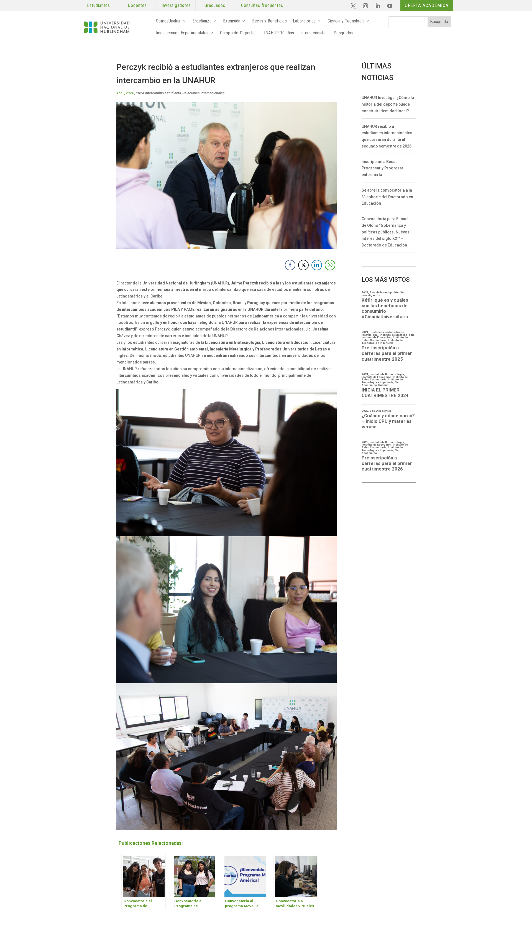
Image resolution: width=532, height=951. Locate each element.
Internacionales (314, 32)
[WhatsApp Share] (330, 265)
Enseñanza (201, 21)
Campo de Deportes (238, 32)
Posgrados (343, 32)
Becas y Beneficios (269, 21)
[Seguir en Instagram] (365, 6)
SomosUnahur (168, 21)
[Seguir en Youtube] (390, 6)
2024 (140, 93)
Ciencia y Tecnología (346, 21)
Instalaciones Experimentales (182, 32)
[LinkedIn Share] (316, 265)
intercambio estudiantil (163, 93)
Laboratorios (304, 21)
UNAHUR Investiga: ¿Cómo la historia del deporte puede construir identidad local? (388, 104)
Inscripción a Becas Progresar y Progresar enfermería (382, 168)
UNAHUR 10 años (278, 32)
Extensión (232, 21)
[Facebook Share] (290, 265)
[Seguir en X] (353, 6)
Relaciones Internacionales (203, 93)
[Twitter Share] (303, 265)
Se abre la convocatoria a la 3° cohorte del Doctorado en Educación (387, 197)
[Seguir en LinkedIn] (378, 6)
